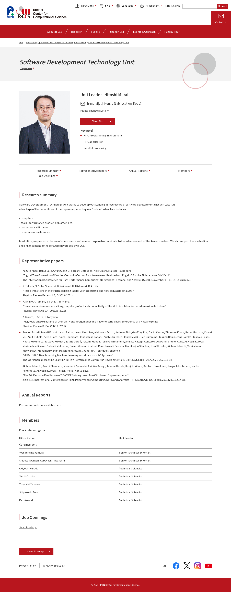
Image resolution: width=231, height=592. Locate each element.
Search (224, 6)
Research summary (47, 170)
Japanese (26, 68)
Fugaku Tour (171, 31)
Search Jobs (26, 527)
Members (184, 170)
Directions (87, 5)
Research (31, 42)
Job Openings (47, 175)
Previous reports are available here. (40, 405)
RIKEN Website (52, 565)
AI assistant (152, 5)
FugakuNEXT (116, 31)
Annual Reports (138, 170)
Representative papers (93, 170)
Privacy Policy (27, 565)
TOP (21, 42)
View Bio (97, 121)
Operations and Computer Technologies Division (62, 42)
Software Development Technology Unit (108, 42)
